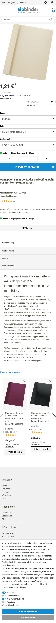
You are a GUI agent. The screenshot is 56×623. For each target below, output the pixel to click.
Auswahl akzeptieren (28, 611)
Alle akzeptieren (28, 617)
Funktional (11, 602)
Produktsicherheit (9, 266)
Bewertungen (7, 258)
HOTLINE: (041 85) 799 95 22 (14, 2)
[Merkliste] (45, 2)
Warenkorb (6, 495)
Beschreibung (8, 243)
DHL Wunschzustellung (16, 599)
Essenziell (10, 593)
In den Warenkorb (27, 166)
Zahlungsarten (8, 536)
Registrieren (7, 489)
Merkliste (29, 228)
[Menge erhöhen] (46, 158)
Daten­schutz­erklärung (17, 587)
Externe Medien (13, 596)
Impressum (6, 513)
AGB (4, 519)
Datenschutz (7, 516)
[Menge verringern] (9, 158)
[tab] (28, 242)
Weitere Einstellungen (10, 605)
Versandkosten (24, 95)
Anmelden (6, 486)
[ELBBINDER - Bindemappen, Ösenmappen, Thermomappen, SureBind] (28, 10)
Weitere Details (8, 251)
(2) (14, 201)
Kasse (4, 498)
